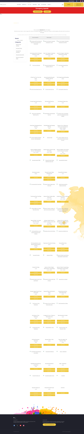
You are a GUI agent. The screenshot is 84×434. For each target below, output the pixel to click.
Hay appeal (47, 11)
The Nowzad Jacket (36, 172)
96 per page (49, 37)
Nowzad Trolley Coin (36, 387)
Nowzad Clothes (19, 48)
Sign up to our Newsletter (49, 424)
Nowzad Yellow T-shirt (49, 339)
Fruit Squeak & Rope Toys (63, 101)
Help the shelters (38, 11)
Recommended (35, 37)
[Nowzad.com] (3, 4)
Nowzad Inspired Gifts (20, 54)
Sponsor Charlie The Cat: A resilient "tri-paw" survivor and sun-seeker (49, 222)
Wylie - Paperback (62, 363)
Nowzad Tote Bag (35, 267)
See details (36, 58)
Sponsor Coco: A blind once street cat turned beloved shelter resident (63, 127)
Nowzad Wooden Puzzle (49, 387)
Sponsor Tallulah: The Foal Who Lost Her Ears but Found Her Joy (63, 151)
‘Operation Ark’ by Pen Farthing (49, 243)
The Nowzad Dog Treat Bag (36, 196)
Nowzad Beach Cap (62, 243)
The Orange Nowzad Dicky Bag (63, 77)
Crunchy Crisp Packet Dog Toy (36, 101)
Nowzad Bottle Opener (62, 172)
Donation (63, 387)
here (43, 32)
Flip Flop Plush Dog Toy (49, 101)
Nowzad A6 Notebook (49, 363)
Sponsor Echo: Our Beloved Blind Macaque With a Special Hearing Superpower (62, 222)
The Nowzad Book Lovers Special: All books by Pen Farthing (36, 244)
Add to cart (36, 60)
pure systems (68, 431)
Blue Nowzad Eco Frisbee (63, 315)
